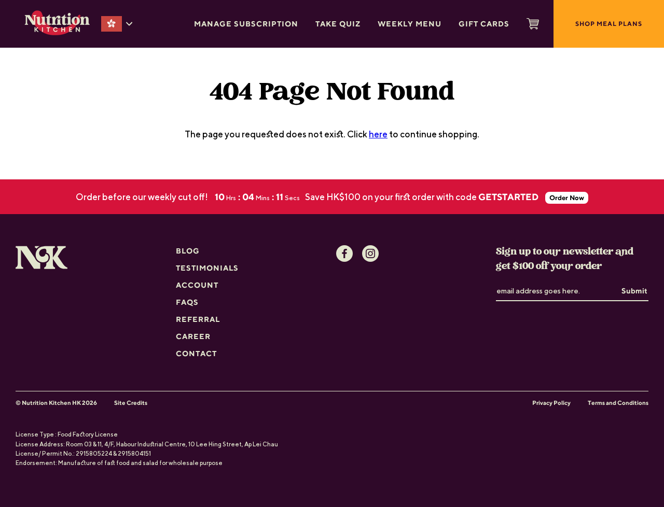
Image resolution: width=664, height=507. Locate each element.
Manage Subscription (246, 23)
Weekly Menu (409, 23)
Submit (634, 290)
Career (193, 336)
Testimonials (207, 267)
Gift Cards (484, 23)
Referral (198, 319)
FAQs (187, 302)
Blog (188, 250)
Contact (196, 353)
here (378, 134)
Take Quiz (338, 23)
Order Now (566, 198)
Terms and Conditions (618, 402)
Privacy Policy (551, 402)
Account (197, 284)
